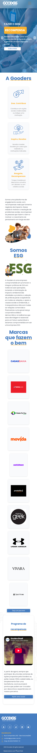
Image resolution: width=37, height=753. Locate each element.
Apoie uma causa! (18, 697)
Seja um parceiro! (18, 610)
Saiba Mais (12, 48)
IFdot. (21, 751)
